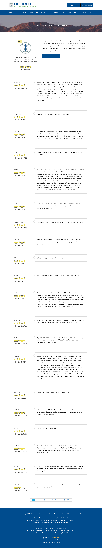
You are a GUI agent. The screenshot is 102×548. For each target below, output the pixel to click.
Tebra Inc (34, 514)
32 (68, 500)
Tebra (59, 542)
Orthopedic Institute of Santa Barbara (22, 34)
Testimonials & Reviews (38, 34)
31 (64, 500)
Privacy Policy (43, 514)
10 (58, 500)
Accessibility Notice (68, 514)
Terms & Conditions (54, 514)
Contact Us (79, 514)
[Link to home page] (20, 5)
